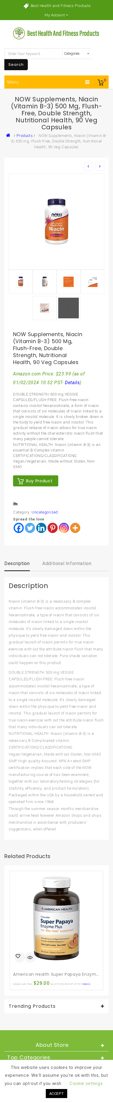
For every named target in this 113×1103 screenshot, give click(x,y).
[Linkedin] (41, 528)
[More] (75, 528)
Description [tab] (17, 563)
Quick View (30, 958)
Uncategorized (45, 512)
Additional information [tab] (66, 563)
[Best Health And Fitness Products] (9, 135)
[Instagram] (64, 528)
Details (72, 382)
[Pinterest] (53, 528)
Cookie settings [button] (86, 1083)
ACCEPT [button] (56, 1093)
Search (16, 64)
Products (25, 135)
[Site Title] (56, 33)
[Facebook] (19, 528)
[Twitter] (30, 528)
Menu (13, 82)
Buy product (39, 481)
